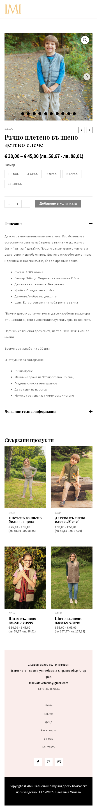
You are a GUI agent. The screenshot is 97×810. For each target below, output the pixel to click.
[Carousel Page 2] (28, 113)
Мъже (48, 714)
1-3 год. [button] (13, 174)
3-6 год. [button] (32, 174)
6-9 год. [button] (51, 174)
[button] (85, 40)
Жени (49, 705)
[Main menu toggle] (87, 8)
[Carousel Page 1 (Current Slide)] (22, 113)
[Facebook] (38, 762)
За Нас (48, 738)
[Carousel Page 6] (51, 113)
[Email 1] (49, 762)
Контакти (48, 747)
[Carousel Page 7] (57, 113)
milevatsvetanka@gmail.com (48, 683)
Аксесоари (48, 730)
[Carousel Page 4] (39, 113)
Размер (10, 165)
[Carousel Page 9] (68, 113)
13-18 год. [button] (15, 184)
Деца (9, 129)
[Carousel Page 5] (45, 113)
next (86, 76)
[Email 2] (59, 762)
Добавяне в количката (58, 203)
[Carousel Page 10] (74, 113)
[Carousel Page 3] (34, 113)
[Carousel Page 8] (62, 113)
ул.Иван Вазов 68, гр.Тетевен (48, 665)
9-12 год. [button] (72, 174)
